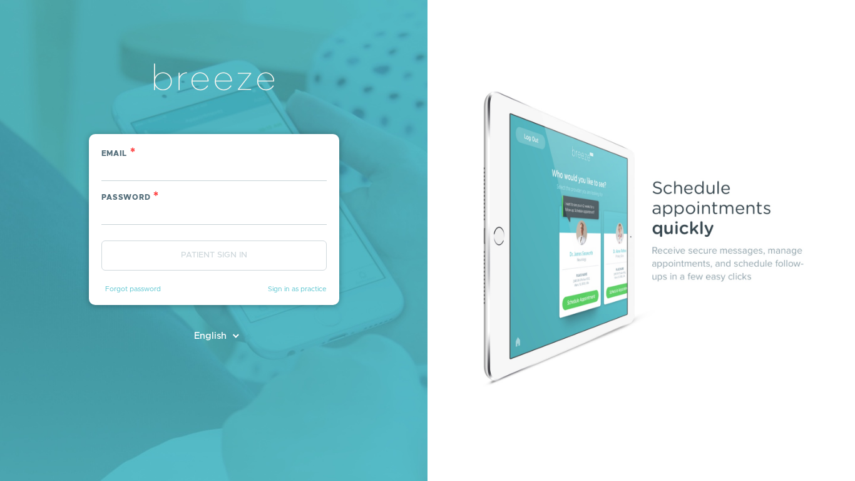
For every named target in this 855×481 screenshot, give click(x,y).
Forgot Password (133, 289)
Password (130, 196)
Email (118, 153)
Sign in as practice (297, 289)
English (211, 336)
